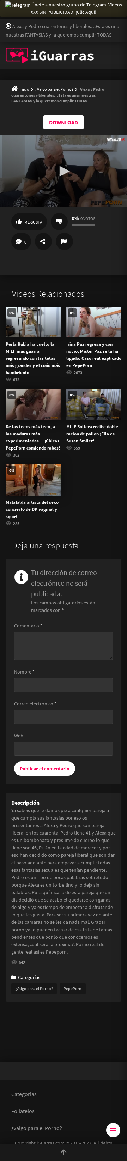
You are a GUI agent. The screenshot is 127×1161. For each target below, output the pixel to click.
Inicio (24, 89)
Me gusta (33, 222)
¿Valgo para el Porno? (54, 89)
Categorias (24, 1094)
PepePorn (72, 988)
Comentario (28, 626)
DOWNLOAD (63, 122)
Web (18, 735)
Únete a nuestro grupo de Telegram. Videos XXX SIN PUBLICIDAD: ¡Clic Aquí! (76, 8)
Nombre (24, 672)
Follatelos (23, 1111)
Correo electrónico (35, 703)
